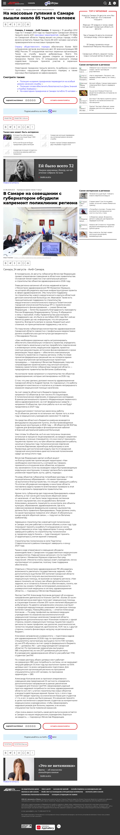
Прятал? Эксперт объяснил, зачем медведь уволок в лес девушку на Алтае (101, 108)
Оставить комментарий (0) (60, 100)
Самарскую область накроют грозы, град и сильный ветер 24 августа (98, 55)
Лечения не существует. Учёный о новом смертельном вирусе (101, 195)
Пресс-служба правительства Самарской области (32, 258)
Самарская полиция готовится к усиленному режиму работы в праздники (25, 152)
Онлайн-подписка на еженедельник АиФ (86, 789)
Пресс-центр (46, 789)
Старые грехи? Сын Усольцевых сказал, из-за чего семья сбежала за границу (102, 203)
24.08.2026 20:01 (9, 190)
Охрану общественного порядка (33, 47)
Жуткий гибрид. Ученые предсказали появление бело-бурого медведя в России (103, 85)
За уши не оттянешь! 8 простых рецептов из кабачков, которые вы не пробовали (103, 93)
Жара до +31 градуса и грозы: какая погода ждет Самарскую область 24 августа (98, 27)
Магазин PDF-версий (60, 789)
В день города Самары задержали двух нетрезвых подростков (62, 143)
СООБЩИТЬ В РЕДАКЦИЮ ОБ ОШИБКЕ (64, 794)
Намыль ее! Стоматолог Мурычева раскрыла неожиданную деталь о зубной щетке (101, 226)
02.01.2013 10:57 (8, 9)
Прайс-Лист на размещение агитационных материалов (62, 792)
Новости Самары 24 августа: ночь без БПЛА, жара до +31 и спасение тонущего (98, 18)
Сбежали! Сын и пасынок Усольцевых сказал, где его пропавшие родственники (103, 69)
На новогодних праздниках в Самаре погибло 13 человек (48, 91)
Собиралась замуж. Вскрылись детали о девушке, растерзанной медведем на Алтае (101, 219)
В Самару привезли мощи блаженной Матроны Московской (98, 46)
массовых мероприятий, (46, 35)
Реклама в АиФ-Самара (30, 792)
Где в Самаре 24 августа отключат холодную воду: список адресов (98, 36)
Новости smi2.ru (11, 183)
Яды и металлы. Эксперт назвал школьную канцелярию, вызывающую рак (100, 234)
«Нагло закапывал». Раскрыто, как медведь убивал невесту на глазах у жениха (102, 77)
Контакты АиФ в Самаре (94, 792)
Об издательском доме (30, 789)
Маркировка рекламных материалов (35, 794)
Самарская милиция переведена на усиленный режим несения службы (62, 137)
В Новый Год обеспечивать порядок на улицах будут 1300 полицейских (24, 137)
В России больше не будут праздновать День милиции (23, 143)
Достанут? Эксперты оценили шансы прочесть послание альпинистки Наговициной (102, 100)
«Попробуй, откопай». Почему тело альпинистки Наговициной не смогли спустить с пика (102, 211)
